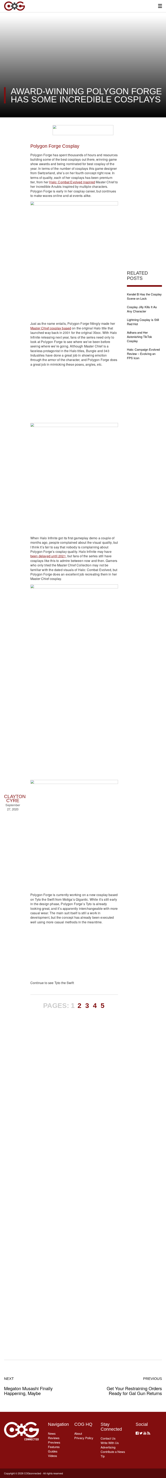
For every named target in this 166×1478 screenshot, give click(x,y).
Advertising (108, 1447)
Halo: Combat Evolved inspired (72, 182)
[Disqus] (74, 1177)
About (78, 1433)
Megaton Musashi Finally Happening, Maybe (28, 1386)
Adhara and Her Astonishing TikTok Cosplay (139, 336)
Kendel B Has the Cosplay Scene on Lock (144, 296)
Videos (52, 1456)
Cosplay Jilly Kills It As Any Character (142, 309)
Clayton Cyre (15, 798)
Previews (54, 1442)
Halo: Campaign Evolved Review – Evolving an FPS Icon (143, 353)
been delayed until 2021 (48, 556)
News (52, 1433)
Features (54, 1447)
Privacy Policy (83, 1438)
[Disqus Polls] (74, 1072)
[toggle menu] (160, 6)
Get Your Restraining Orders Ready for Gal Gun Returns (134, 1386)
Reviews (54, 1438)
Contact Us (108, 1438)
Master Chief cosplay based (50, 328)
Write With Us (110, 1443)
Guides (52, 1451)
